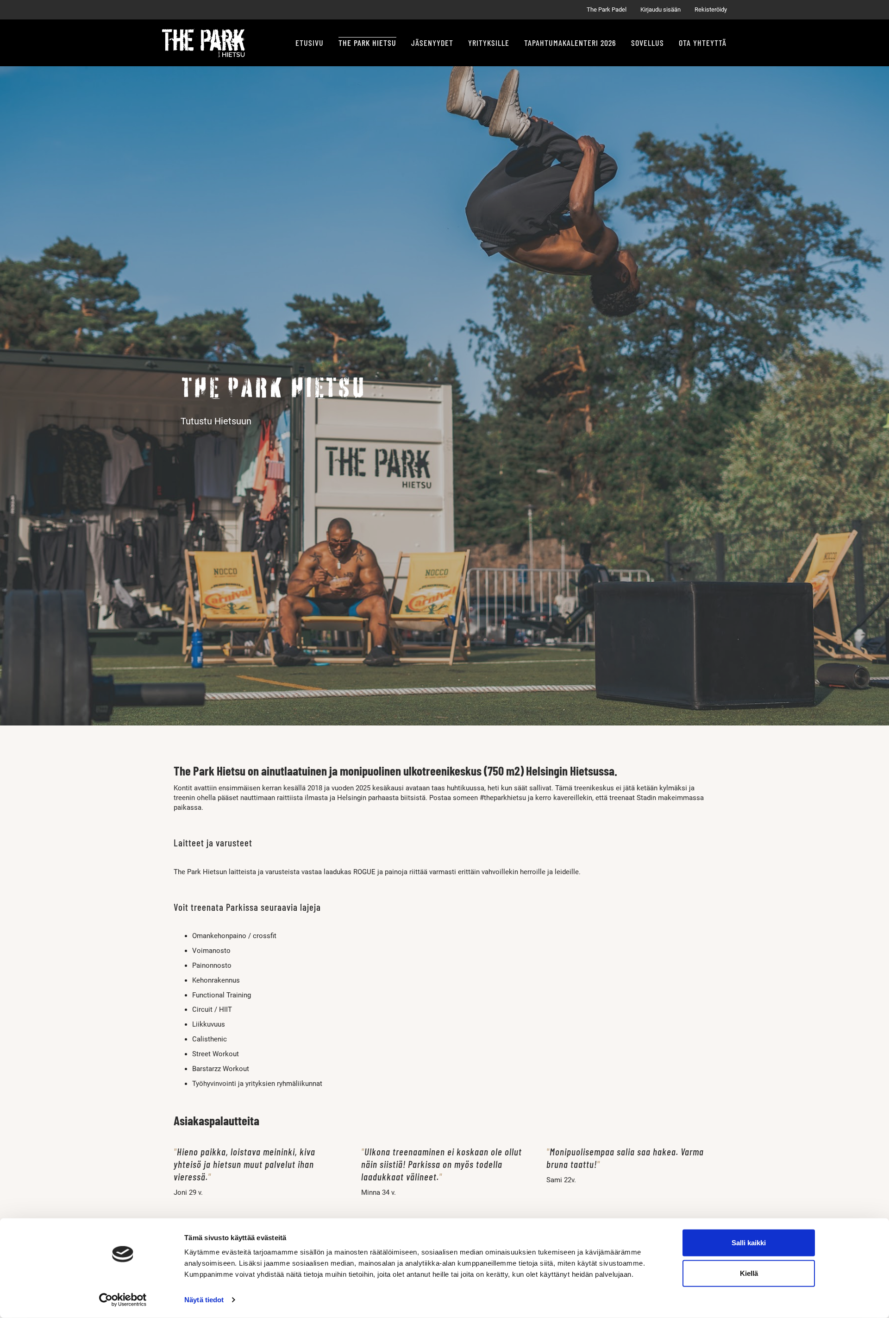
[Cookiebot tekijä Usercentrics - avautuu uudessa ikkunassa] (122, 1300)
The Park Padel (606, 9)
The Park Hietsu (367, 43)
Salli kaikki (749, 1243)
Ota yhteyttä (702, 43)
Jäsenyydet (432, 43)
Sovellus (647, 43)
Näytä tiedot (204, 1300)
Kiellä (749, 1273)
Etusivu (309, 43)
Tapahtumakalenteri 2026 (570, 43)
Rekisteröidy (711, 9)
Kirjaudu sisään (660, 9)
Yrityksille (488, 43)
